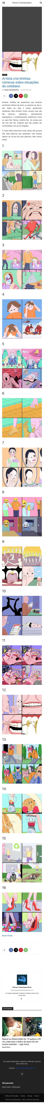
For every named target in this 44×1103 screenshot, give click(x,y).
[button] (3, 3)
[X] (16, 96)
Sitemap (29, 1096)
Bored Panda (7, 936)
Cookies (23, 1096)
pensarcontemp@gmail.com (25, 1068)
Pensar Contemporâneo (12, 90)
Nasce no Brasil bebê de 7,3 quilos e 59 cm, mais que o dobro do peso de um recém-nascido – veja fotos (21, 1042)
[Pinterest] (21, 96)
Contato (36, 1096)
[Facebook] (11, 96)
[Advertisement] (22, 28)
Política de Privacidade (11, 1096)
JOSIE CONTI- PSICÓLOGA (11, 1087)
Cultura (5, 75)
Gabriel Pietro (6, 1047)
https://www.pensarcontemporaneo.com (22, 990)
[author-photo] (22, 984)
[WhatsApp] (26, 96)
